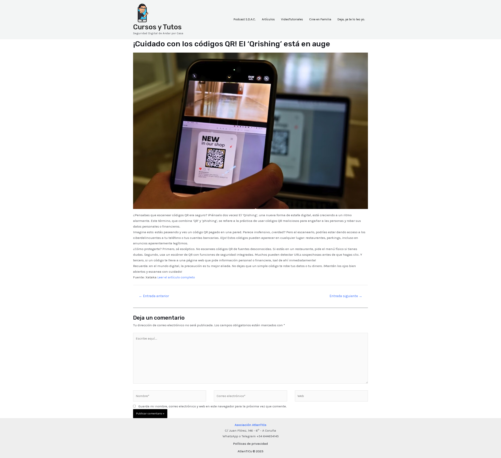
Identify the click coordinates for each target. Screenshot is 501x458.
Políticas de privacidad (250, 443)
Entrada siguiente (346, 296)
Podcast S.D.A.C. (244, 19)
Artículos (268, 19)
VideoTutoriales (292, 19)
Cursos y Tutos (157, 27)
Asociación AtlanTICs (250, 425)
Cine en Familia (320, 19)
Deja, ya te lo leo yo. (351, 19)
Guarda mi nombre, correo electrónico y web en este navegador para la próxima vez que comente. (212, 406)
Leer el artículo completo (176, 277)
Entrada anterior (154, 296)
